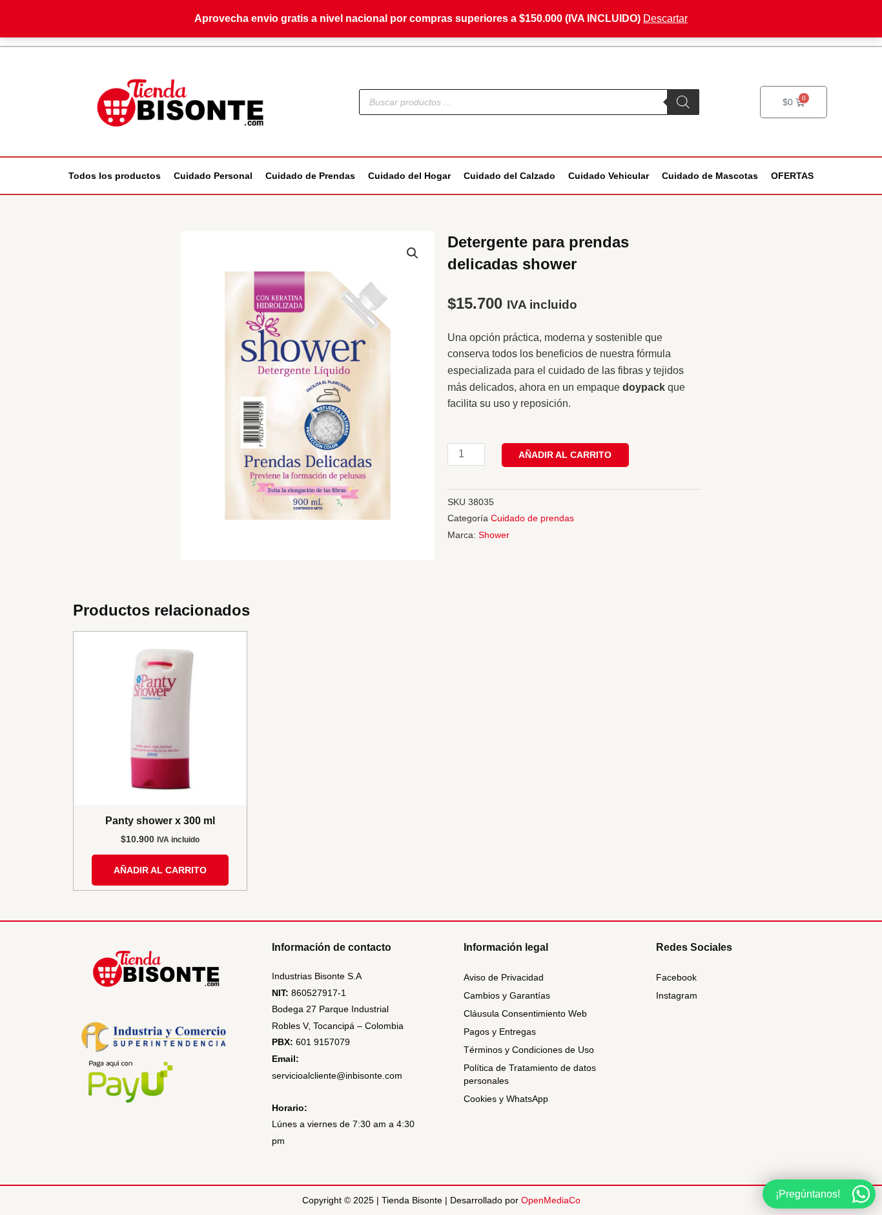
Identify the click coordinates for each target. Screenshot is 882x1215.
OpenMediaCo (550, 1200)
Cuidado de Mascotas (710, 176)
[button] (412, 253)
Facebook (676, 977)
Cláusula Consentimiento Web (525, 1013)
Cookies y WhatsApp (506, 1099)
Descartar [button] (665, 18)
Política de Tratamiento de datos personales (530, 1074)
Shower (493, 535)
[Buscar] (683, 102)
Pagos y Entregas (500, 1031)
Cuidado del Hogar (409, 176)
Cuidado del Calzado (509, 176)
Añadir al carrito (564, 455)
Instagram (676, 995)
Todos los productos (114, 176)
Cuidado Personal (213, 176)
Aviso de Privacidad (504, 977)
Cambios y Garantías (507, 995)
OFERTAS (792, 176)
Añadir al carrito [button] (160, 870)
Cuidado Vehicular (608, 176)
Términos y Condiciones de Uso (529, 1049)
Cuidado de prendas (532, 518)
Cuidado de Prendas (310, 176)
